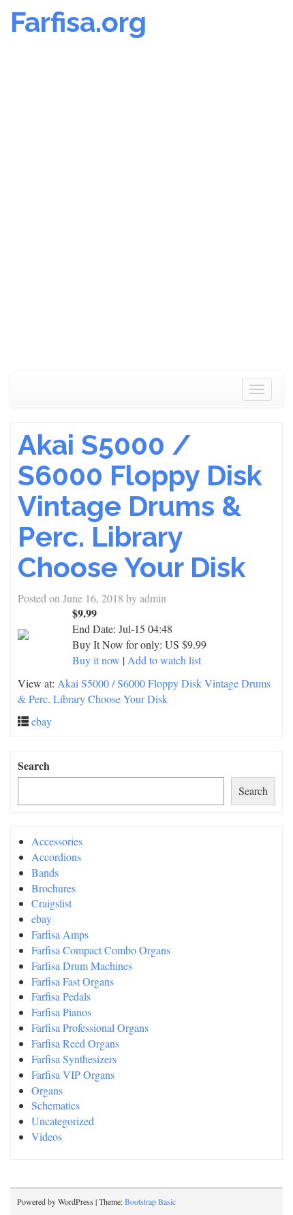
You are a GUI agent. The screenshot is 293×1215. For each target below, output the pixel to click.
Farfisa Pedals (61, 996)
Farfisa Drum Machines (81, 965)
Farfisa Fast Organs (72, 981)
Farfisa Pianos (61, 1012)
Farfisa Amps (60, 934)
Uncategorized (62, 1121)
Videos (46, 1136)
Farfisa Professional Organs (90, 1027)
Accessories (56, 841)
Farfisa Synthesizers (74, 1059)
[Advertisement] (146, 211)
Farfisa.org (78, 22)
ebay (41, 721)
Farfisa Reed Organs (75, 1043)
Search (34, 765)
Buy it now (96, 660)
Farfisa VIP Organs (72, 1074)
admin (153, 598)
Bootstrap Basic (150, 1201)
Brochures (53, 888)
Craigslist (51, 903)
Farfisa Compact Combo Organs (100, 950)
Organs (47, 1090)
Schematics (55, 1105)
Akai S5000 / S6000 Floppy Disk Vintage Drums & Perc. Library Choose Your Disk (140, 506)
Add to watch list (164, 660)
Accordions (56, 856)
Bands (45, 872)
